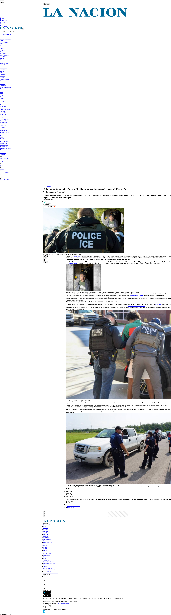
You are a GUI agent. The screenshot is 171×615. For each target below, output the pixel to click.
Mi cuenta (4, 26)
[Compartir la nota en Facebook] (44, 262)
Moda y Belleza (4, 113)
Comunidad (3, 74)
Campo (2, 52)
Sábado (2, 135)
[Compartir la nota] (44, 258)
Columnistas (3, 85)
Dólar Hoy (2, 50)
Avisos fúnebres (4, 129)
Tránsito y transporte (5, 39)
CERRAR (2, 0)
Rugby (1, 93)
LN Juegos (2, 101)
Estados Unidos (4, 63)
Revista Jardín (3, 150)
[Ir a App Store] (47, 596)
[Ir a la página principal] (85, 16)
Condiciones (61, 603)
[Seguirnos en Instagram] (44, 585)
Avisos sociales (3, 130)
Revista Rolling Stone (5, 148)
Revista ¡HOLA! (3, 143)
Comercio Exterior (4, 55)
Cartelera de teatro (5, 121)
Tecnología (2, 105)
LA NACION (46, 187)
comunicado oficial (73, 263)
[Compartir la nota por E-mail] (47, 262)
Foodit (3, 22)
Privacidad (66, 603)
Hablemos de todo (4, 79)
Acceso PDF (3, 125)
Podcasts (2, 111)
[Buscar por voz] (169, 31)
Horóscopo (3, 106)
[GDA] (47, 608)
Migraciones (53, 187)
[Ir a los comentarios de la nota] (47, 256)
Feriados (2, 108)
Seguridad (2, 69)
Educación (2, 71)
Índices (2, 58)
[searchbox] (85, 31)
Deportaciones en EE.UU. (73, 506)
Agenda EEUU (70, 507)
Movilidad (2, 56)
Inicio (3, 18)
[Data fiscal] (44, 612)
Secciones (4, 20)
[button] (85, 104)
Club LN (3, 24)
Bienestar (2, 76)
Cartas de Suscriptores (5, 87)
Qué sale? (2, 117)
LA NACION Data (4, 42)
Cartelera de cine (4, 119)
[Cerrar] (23, 29)
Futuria (2, 48)
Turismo (2, 103)
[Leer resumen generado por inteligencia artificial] (44, 256)
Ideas (1, 137)
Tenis (1, 95)
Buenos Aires (3, 68)
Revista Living (3, 146)
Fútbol (1, 92)
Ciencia (2, 77)
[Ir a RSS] (44, 589)
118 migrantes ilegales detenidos (136, 306)
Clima (1, 40)
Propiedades (3, 53)
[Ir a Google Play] (47, 593)
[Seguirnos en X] (44, 580)
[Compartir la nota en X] (46, 262)
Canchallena (3, 97)
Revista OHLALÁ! (4, 141)
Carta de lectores (4, 132)
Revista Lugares (4, 145)
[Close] (44, 512)
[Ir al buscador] (44, 6)
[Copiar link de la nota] (44, 260)
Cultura (2, 72)
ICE (66, 504)
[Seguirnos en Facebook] (44, 576)
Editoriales (2, 84)
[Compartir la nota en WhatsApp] (46, 258)
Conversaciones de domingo (7, 133)
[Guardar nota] (46, 256)
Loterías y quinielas (5, 109)
